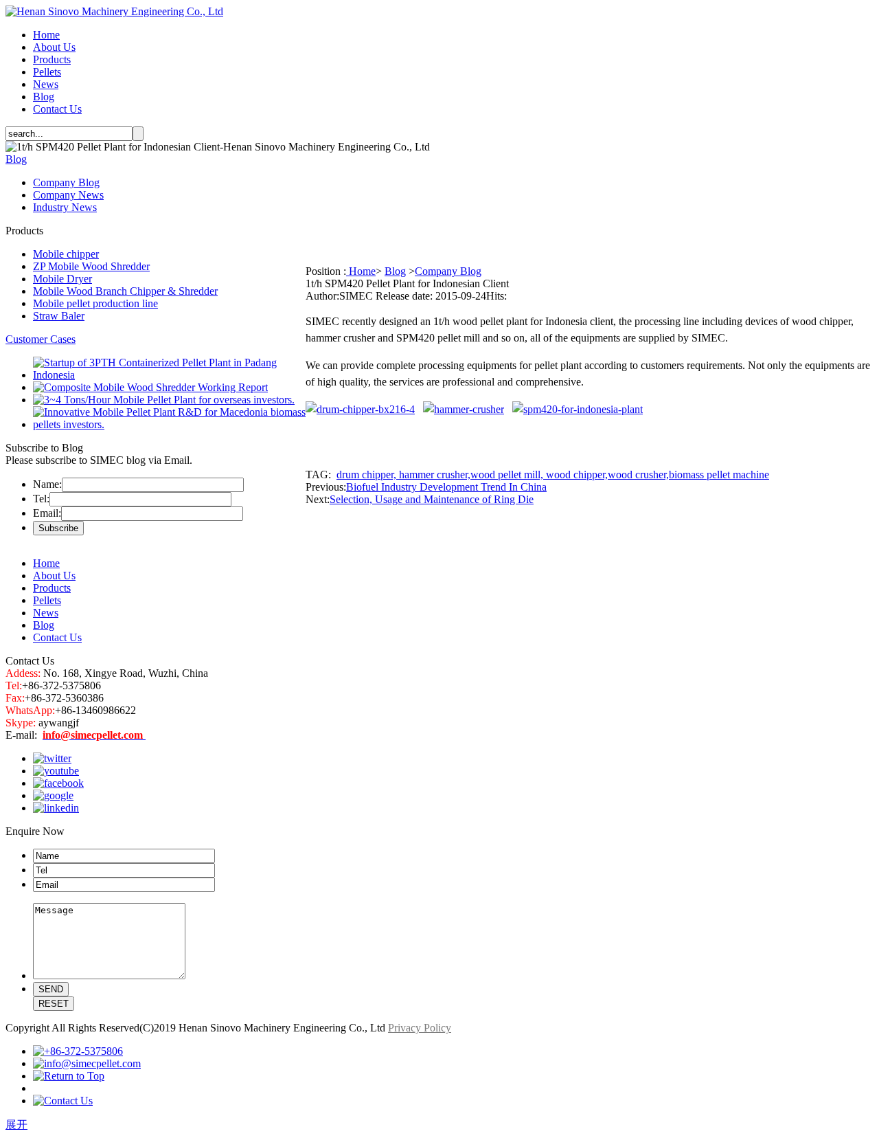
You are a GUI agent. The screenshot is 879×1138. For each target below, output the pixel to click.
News (45, 84)
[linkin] (56, 808)
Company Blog (66, 182)
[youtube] (56, 771)
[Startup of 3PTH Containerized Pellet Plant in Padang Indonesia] (169, 375)
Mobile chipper (66, 254)
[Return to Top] (68, 1076)
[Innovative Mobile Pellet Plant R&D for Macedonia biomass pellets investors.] (169, 424)
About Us (54, 47)
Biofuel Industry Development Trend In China (446, 487)
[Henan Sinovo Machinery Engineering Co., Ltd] (114, 11)
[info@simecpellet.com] (87, 1063)
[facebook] (58, 783)
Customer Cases (40, 339)
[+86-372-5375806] (78, 1051)
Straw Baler (58, 316)
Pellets (47, 72)
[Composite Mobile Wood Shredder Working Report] (150, 387)
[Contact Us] (63, 1100)
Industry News (65, 207)
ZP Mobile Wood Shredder (91, 266)
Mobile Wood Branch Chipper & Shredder (125, 291)
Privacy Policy (419, 1028)
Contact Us (57, 109)
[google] (53, 795)
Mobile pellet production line (95, 303)
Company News (68, 195)
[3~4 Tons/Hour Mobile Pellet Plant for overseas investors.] (164, 399)
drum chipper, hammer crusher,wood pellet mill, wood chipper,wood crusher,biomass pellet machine (552, 474)
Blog (43, 96)
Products (52, 59)
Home (46, 35)
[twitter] (52, 758)
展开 (16, 1124)
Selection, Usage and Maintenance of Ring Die (432, 499)
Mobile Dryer (62, 278)
